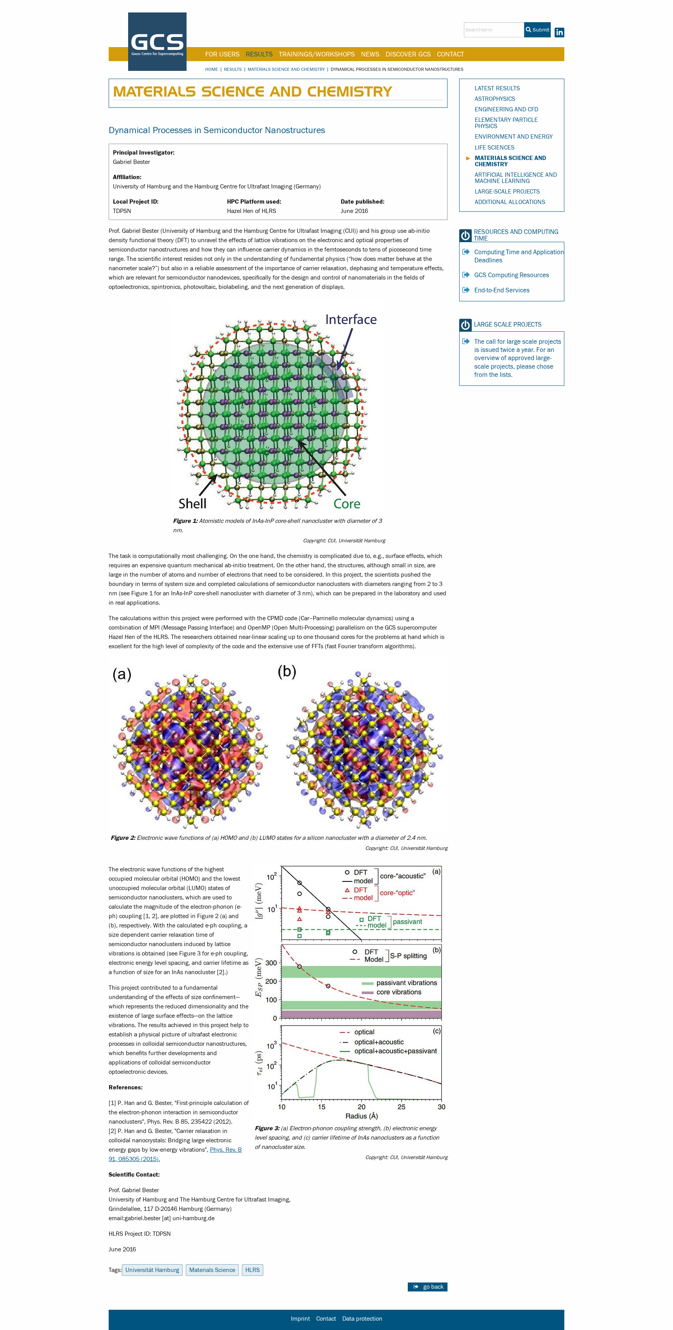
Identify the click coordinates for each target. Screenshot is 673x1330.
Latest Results (497, 88)
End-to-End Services (502, 290)
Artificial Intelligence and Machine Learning (516, 178)
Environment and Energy (514, 136)
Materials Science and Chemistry (286, 69)
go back (433, 1286)
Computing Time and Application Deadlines (519, 256)
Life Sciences (494, 147)
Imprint (300, 1318)
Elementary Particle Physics (506, 123)
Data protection (362, 1318)
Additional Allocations (510, 202)
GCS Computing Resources (511, 275)
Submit (540, 30)
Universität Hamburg (152, 1270)
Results (259, 54)
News (370, 54)
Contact (450, 54)
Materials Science (212, 1270)
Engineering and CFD (506, 109)
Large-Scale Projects (507, 191)
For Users (222, 54)
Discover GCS (408, 54)
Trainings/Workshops (317, 54)
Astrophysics (495, 98)
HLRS (252, 1270)
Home (211, 69)
